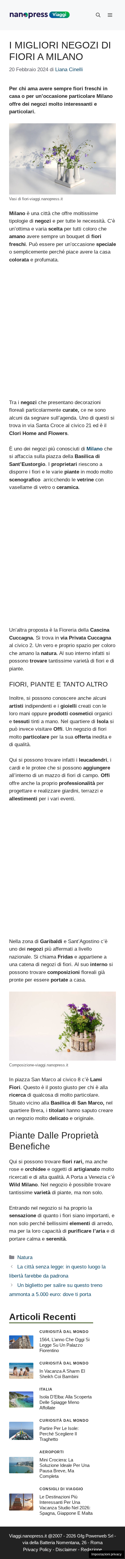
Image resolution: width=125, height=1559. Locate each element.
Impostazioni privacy (106, 1554)
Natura (24, 1257)
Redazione (91, 1549)
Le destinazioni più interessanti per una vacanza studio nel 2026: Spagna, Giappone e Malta (66, 1505)
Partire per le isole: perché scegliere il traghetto (59, 1434)
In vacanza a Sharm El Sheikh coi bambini (62, 1373)
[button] (98, 15)
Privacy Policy (37, 1549)
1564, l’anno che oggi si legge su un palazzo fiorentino (64, 1345)
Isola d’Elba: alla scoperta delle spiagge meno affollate (65, 1402)
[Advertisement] (62, 333)
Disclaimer (66, 1549)
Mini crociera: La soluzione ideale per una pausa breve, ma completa (64, 1468)
